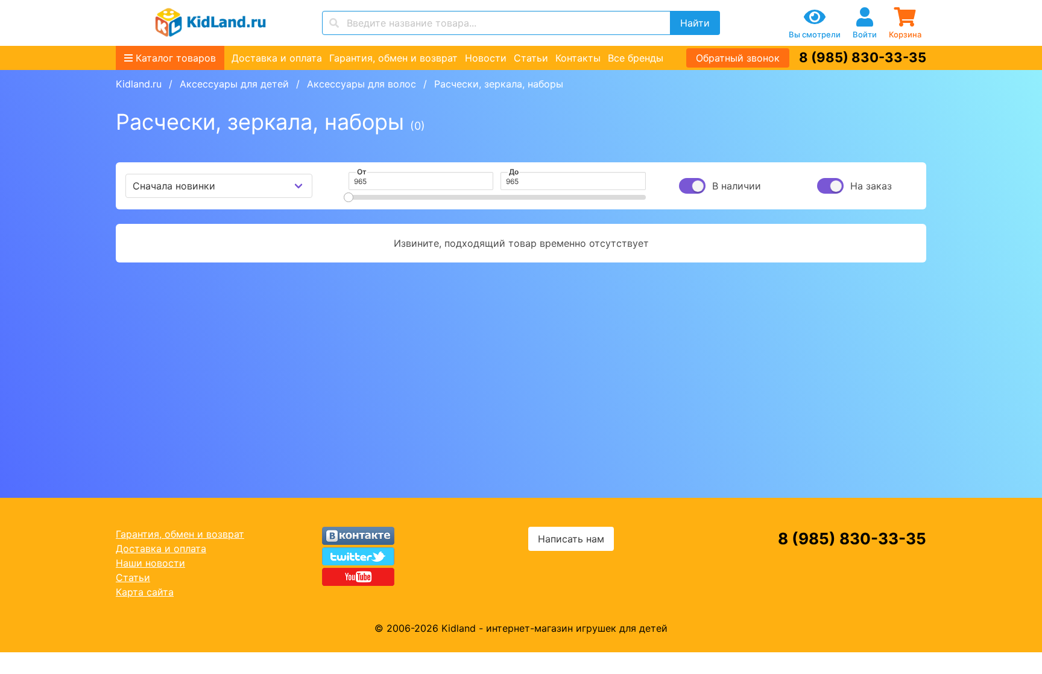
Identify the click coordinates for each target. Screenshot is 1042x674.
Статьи (531, 58)
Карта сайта (145, 592)
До (514, 171)
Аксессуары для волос (361, 84)
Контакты (578, 58)
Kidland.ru (139, 84)
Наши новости (150, 563)
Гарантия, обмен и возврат (393, 58)
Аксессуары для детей (234, 84)
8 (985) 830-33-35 (862, 57)
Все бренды (635, 58)
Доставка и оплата (277, 58)
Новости (486, 58)
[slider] (348, 197)
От (362, 171)
